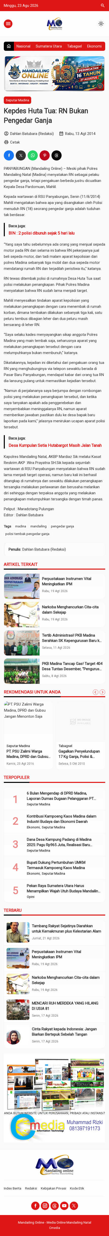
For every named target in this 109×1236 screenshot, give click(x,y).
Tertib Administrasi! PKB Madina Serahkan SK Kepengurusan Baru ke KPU (71, 640)
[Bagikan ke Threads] (56, 155)
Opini (30, 897)
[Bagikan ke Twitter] (21, 155)
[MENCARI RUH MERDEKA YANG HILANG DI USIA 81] (18, 1009)
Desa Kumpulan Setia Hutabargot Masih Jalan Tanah (55, 445)
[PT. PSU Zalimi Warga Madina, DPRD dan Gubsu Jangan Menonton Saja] (28, 721)
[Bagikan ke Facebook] (9, 155)
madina (20, 526)
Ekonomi (94, 46)
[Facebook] (35, 1206)
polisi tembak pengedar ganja (27, 534)
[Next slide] (102, 692)
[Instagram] (45, 1206)
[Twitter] (74, 1206)
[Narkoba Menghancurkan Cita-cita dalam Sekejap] (22, 614)
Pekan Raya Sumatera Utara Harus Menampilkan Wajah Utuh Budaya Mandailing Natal (63, 891)
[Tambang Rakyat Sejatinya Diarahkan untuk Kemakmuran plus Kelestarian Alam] (18, 932)
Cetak (15, 142)
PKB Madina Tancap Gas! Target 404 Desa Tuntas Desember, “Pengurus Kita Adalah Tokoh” (72, 669)
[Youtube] (64, 1206)
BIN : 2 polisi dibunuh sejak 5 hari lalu (42, 233)
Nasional (23, 46)
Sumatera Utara (49, 46)
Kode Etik (77, 1188)
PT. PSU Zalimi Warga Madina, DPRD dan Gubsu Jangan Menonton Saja (27, 756)
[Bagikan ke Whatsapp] (33, 155)
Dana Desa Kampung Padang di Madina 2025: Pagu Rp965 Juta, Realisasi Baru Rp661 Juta (59, 844)
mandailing (38, 526)
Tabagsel (74, 46)
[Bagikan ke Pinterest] (45, 155)
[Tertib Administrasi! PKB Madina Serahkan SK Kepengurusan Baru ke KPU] (22, 643)
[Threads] (54, 1206)
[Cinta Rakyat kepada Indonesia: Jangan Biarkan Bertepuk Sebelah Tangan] (18, 1035)
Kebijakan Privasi (53, 1188)
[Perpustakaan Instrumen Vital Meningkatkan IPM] (22, 586)
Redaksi (31, 1188)
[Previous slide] (95, 692)
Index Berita (12, 1188)
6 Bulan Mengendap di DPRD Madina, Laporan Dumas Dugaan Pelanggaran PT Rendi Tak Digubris (60, 798)
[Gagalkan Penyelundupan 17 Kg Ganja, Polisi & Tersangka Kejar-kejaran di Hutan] (80, 721)
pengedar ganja (62, 526)
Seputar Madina (17, 100)
